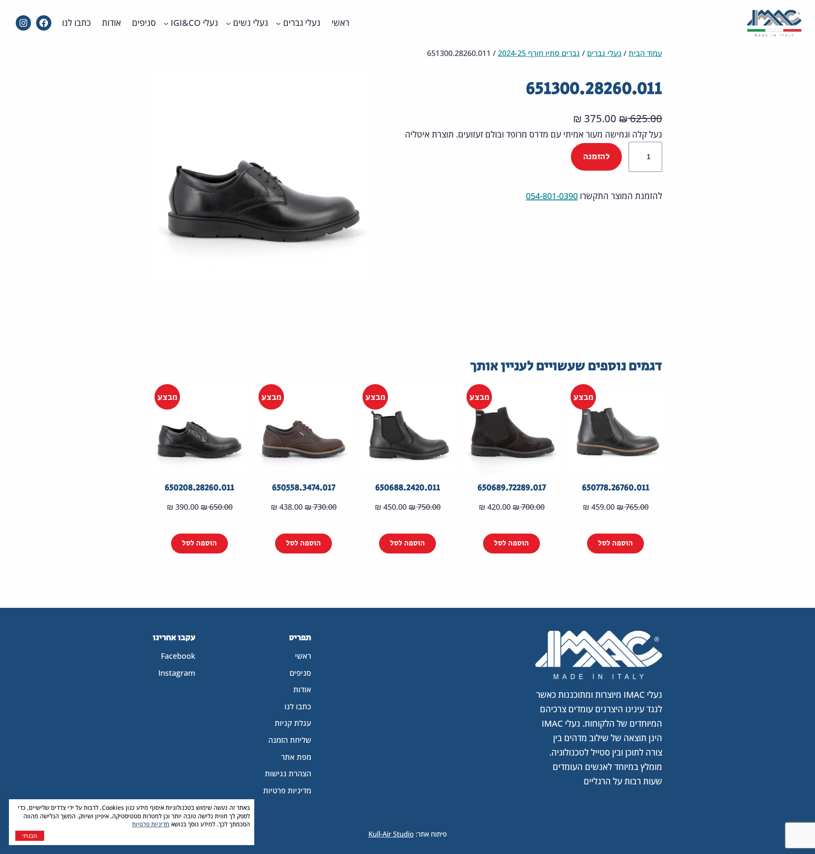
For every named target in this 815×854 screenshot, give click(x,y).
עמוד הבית (645, 53)
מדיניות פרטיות (150, 824)
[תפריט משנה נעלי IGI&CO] (166, 22)
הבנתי (29, 835)
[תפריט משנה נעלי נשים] (228, 22)
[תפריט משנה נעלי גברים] (278, 22)
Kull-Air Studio (391, 834)
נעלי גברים (604, 53)
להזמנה (596, 157)
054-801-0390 (552, 196)
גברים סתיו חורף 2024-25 (539, 53)
